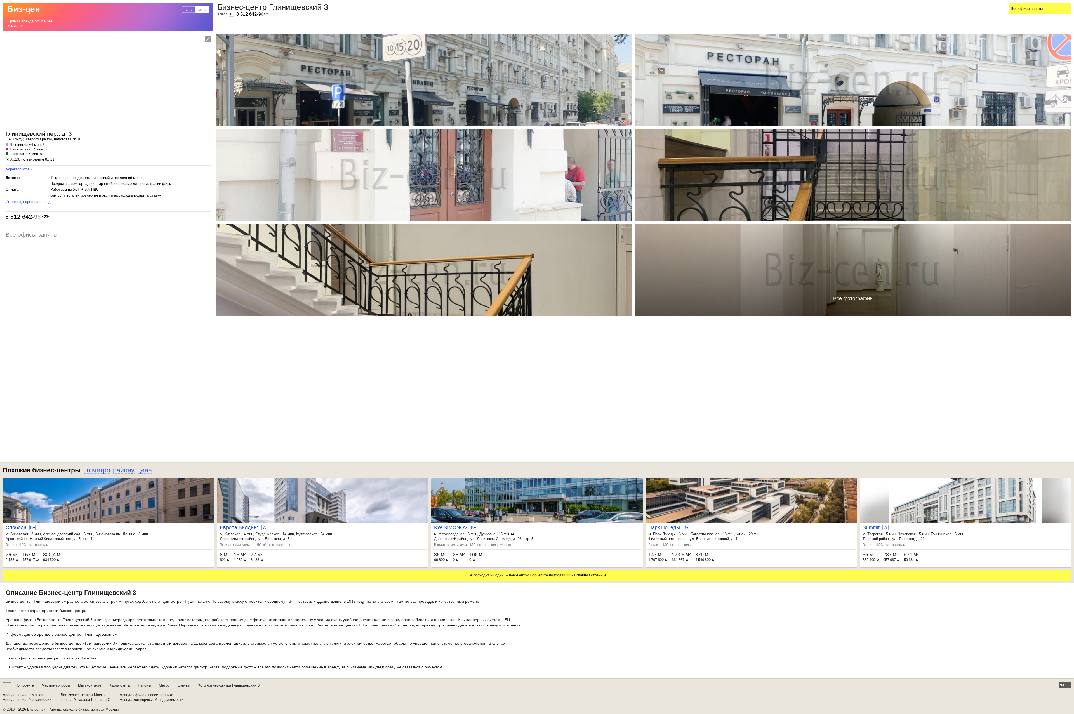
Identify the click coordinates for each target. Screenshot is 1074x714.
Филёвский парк (661, 539)
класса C (102, 700)
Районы (144, 685)
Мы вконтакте (89, 685)
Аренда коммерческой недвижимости (151, 700)
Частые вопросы (56, 685)
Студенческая (267, 534)
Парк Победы (664, 534)
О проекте (25, 685)
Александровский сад (61, 534)
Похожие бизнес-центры (42, 470)
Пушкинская (20, 149)
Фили (740, 534)
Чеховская (19, 145)
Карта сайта (119, 685)
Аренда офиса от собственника (146, 695)
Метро (164, 685)
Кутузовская (306, 534)
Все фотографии (853, 298)
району (124, 470)
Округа (183, 685)
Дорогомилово (232, 539)
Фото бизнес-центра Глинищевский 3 (228, 685)
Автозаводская (451, 534)
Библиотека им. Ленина (115, 534)
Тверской (33, 139)
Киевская (232, 534)
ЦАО (10, 139)
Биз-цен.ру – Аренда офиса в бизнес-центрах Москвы (73, 709)
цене (144, 470)
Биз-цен (23, 9)
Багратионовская (705, 534)
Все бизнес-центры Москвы (84, 695)
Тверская (17, 154)
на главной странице (588, 575)
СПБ (188, 9)
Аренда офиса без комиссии (27, 700)
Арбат (11, 539)
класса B (86, 700)
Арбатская (19, 534)
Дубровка (487, 534)
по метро (96, 470)
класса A (68, 700)
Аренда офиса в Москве (23, 695)
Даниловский (445, 539)
